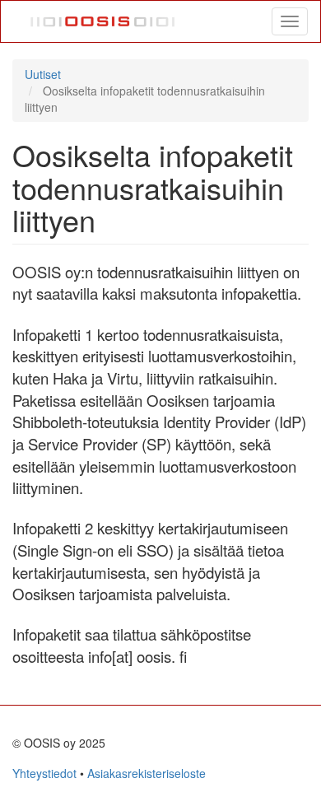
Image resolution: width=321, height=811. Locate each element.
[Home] (103, 21)
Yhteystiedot (44, 773)
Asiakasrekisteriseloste (146, 773)
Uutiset (43, 74)
